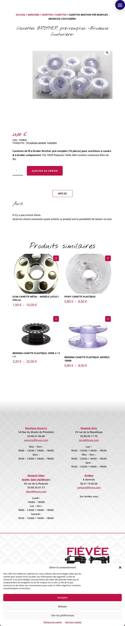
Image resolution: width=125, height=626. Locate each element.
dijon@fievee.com (36, 491)
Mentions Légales (73, 622)
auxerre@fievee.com (36, 440)
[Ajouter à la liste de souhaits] (56, 258)
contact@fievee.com (89, 487)
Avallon (88, 475)
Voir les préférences (62, 615)
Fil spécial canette (36, 142)
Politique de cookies (52, 622)
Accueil (21, 14)
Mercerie (33, 14)
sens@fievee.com (89, 440)
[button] (120, 567)
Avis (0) (62, 193)
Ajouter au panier (45, 170)
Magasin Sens (89, 428)
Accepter (62, 597)
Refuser (62, 606)
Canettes (47, 14)
